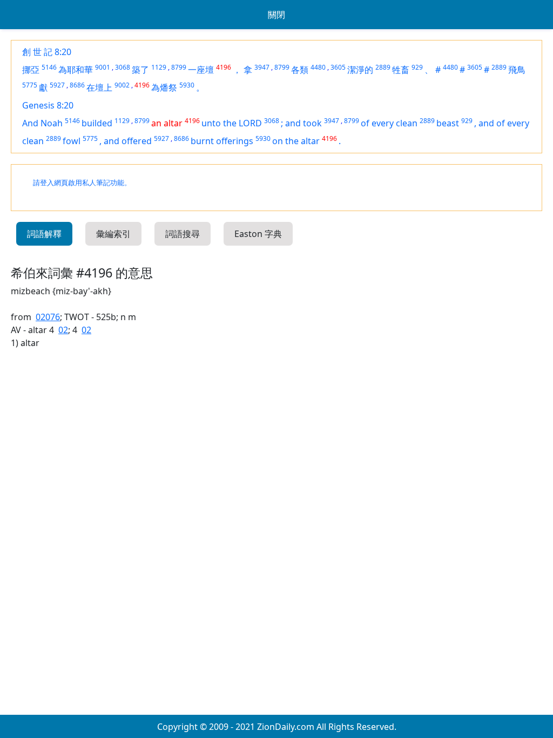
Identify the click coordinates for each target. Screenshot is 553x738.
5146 (49, 67)
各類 (299, 70)
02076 (48, 317)
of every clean (389, 123)
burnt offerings (222, 141)
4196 (223, 67)
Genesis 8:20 (47, 105)
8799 (178, 67)
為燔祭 (164, 87)
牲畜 (400, 70)
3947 (261, 67)
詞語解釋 (44, 234)
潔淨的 (360, 70)
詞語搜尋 (182, 234)
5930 (186, 85)
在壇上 (99, 87)
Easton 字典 (258, 234)
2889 (382, 67)
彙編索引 (113, 234)
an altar (167, 123)
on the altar (296, 141)
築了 (140, 70)
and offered (128, 141)
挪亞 (30, 70)
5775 (29, 85)
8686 (77, 85)
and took (303, 123)
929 (417, 67)
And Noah (42, 123)
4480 (318, 67)
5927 (57, 85)
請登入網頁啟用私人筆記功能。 (82, 183)
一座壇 (201, 70)
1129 (158, 67)
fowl (71, 141)
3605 (338, 67)
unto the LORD (231, 123)
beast (447, 123)
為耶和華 (75, 70)
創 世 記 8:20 (46, 52)
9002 (122, 85)
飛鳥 (516, 70)
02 (63, 330)
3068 (122, 67)
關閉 (276, 15)
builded (97, 123)
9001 (102, 67)
